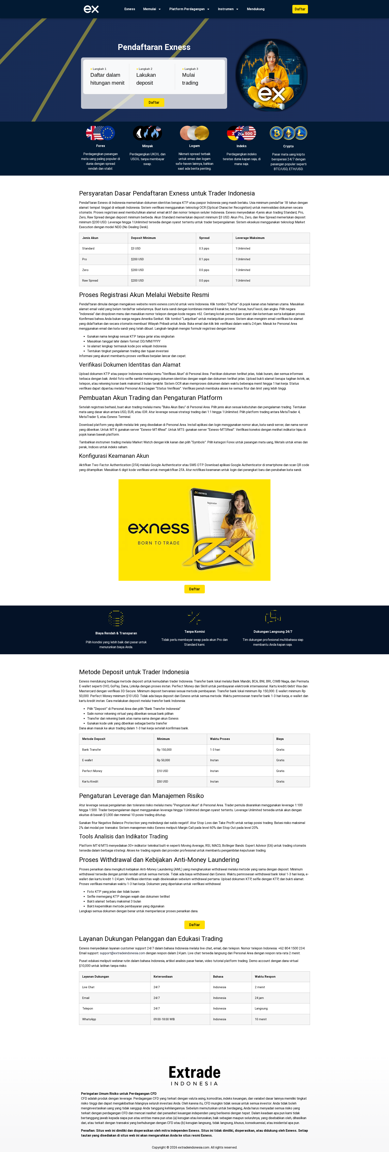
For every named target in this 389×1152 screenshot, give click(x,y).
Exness (129, 9)
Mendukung (256, 9)
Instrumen (226, 9)
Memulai (149, 9)
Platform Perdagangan (187, 9)
